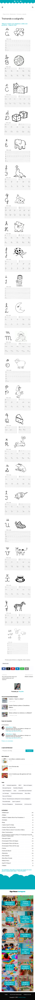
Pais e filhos (27, 793)
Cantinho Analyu (22, 997)
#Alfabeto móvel (25, 935)
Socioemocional (18, 804)
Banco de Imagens (28, 785)
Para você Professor (7, 796)
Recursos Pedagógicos (8, 804)
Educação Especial (7, 788)
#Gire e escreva (25, 983)
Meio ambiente (17, 855)
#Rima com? (9, 919)
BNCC (20, 785)
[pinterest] (20, 1)
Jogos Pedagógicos (7, 790)
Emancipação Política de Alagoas (17, 841)
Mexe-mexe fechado (17, 858)
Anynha (21, 691)
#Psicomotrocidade (9, 951)
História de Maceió (17, 850)
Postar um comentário (7, 741)
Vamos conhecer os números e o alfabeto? (20, 713)
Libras (15, 790)
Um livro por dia (27, 804)
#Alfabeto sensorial (9, 903)
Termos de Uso (27, 994)
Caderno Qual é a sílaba (17, 825)
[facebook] (15, 1)
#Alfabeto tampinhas (9, 983)
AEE (3, 785)
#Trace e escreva (10, 967)
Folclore (17, 848)
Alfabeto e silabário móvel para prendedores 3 (17, 817)
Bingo (17, 822)
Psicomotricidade (6, 801)
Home (6, 994)
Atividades (17, 820)
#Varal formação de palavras (25, 919)
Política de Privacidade (15, 994)
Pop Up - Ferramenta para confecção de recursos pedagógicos (16, 798)
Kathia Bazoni (9, 727)
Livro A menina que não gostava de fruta (20, 774)
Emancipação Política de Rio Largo (17, 845)
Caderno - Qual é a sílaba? (16, 699)
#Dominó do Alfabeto (25, 951)
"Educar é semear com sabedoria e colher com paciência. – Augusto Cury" (14, 24)
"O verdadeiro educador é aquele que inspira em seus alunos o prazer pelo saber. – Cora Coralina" (17, 870)
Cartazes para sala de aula (17, 827)
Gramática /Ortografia (18, 788)
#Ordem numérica (25, 967)
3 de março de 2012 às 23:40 (13, 731)
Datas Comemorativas (17, 832)
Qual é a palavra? (16, 801)
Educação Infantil (17, 838)
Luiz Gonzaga (6, 793)
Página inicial (6, 14)
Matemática (17, 853)
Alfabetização (13, 14)
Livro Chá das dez (14, 766)
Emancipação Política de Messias (17, 843)
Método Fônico (17, 860)
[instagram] (18, 1)
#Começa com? (9, 935)
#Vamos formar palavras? (25, 903)
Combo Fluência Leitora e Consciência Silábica (19, 706)
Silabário (17, 865)
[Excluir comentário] (21, 731)
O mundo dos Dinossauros (17, 793)
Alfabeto (17, 815)
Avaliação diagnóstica (11, 785)
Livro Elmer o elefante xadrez (17, 759)
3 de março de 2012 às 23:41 (13, 738)
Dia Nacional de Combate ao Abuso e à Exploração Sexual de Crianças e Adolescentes (17, 835)
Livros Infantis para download (25, 790)
